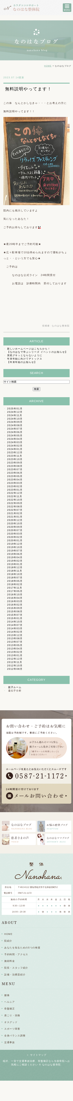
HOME (47, 66)
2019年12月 (15, 543)
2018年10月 (15, 574)
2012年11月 (14, 662)
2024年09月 (15, 422)
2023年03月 (15, 483)
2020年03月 (15, 533)
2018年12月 (15, 567)
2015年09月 (15, 608)
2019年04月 (15, 557)
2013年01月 (15, 655)
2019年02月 (15, 560)
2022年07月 (15, 510)
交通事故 (9, 1042)
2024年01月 (15, 449)
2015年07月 (15, 614)
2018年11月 (14, 570)
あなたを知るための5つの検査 (22, 947)
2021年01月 (15, 516)
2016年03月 (15, 601)
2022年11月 (14, 496)
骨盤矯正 (9, 1008)
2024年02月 (15, 445)
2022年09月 (15, 503)
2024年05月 (15, 435)
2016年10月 (15, 594)
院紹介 (8, 940)
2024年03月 (15, 442)
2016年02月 (15, 604)
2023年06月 (15, 472)
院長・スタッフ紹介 (16, 967)
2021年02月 (15, 513)
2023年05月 (15, 476)
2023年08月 (15, 466)
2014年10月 (15, 621)
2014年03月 (15, 628)
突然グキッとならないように (24, 355)
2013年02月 (15, 652)
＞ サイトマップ (36, 1055)
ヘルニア (9, 1001)
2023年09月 (15, 462)
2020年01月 (15, 540)
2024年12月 (15, 412)
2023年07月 (15, 469)
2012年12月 (15, 658)
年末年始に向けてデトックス (24, 358)
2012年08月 (15, 669)
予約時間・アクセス (16, 954)
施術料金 (9, 961)
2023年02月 (15, 486)
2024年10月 (15, 418)
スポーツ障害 (12, 1028)
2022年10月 (15, 499)
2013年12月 (15, 635)
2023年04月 (15, 479)
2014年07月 (15, 625)
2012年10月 (15, 665)
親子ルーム (15, 687)
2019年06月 (15, 554)
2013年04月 (15, 648)
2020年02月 (15, 537)
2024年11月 (14, 415)
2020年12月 (15, 520)
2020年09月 (15, 526)
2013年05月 (15, 645)
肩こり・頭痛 (12, 1015)
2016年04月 (15, 598)
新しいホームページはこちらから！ (28, 348)
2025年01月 (15, 408)
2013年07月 (15, 641)
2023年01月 (15, 489)
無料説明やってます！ (28, 88)
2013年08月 (15, 638)
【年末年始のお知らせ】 (22, 362)
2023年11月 (14, 455)
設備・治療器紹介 (14, 974)
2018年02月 (15, 584)
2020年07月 (15, 530)
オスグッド (10, 1022)
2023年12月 (15, 452)
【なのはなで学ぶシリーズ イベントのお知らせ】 (37, 352)
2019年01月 (15, 564)
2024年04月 (15, 439)
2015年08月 (15, 611)
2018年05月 (15, 581)
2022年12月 (15, 493)
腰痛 (7, 995)
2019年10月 (15, 547)
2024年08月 (15, 425)
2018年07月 (15, 577)
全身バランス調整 (14, 1035)
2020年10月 (15, 523)
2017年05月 (15, 591)
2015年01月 (15, 618)
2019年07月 (15, 550)
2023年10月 (15, 459)
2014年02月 (15, 631)
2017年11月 (14, 587)
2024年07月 (15, 428)
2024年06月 (15, 432)
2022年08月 (15, 506)
